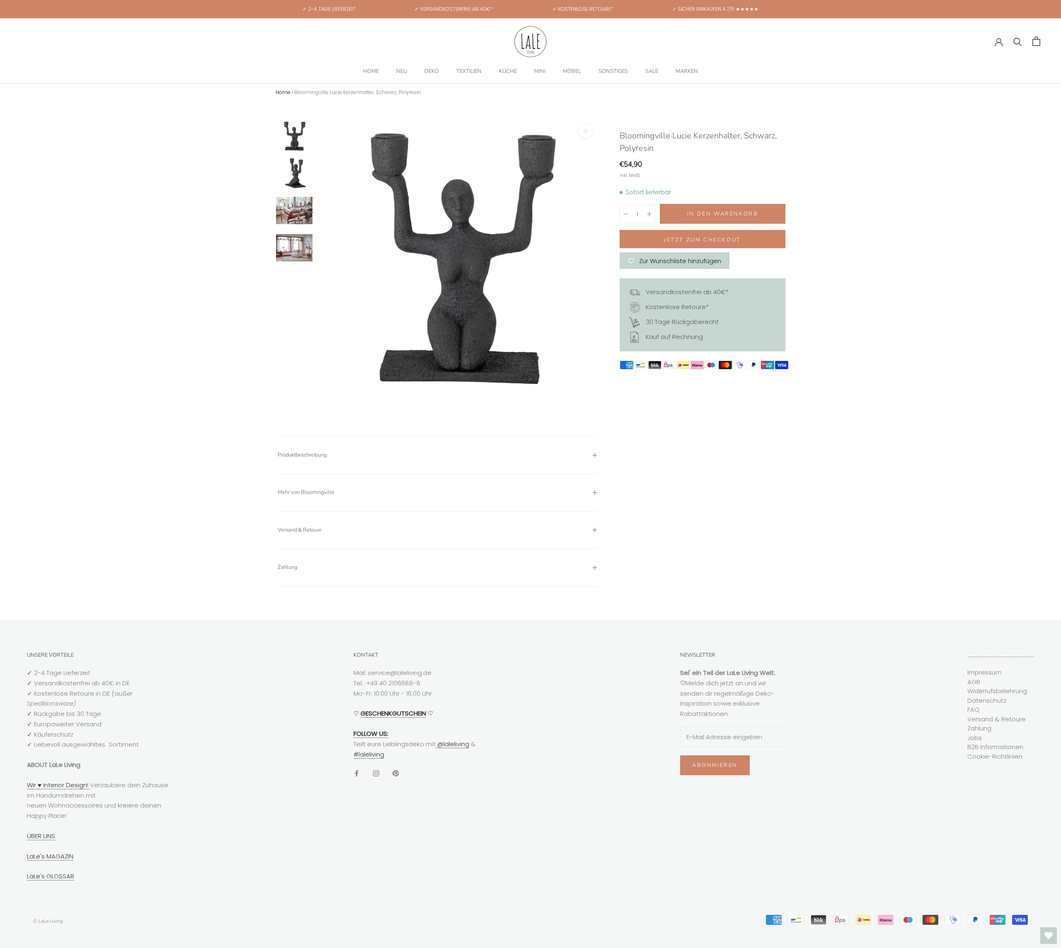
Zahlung (288, 567)
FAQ (973, 709)
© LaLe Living (48, 921)
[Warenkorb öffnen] (1036, 41)
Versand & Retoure (300, 530)
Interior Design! (65, 785)
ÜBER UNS (41, 836)
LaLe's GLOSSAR (50, 876)
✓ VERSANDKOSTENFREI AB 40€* (453, 8)
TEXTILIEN (469, 71)
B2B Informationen (995, 746)
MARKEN (687, 71)
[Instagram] (376, 773)
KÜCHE (508, 71)
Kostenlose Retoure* (676, 306)
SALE (651, 71)
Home (283, 92)
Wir (32, 785)
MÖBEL (572, 71)
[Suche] (1017, 41)
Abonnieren (715, 765)
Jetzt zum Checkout (702, 240)
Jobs (974, 737)
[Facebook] (357, 773)
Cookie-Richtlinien (994, 756)
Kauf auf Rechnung (673, 336)
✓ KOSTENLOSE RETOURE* (582, 8)
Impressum (984, 672)
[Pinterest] (395, 773)
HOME (371, 71)
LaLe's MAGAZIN (50, 856)
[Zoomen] (585, 130)
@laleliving (452, 744)
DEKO (431, 71)
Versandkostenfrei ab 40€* (686, 292)
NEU (401, 71)
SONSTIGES (613, 71)
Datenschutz (986, 700)
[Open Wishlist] (1048, 935)
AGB (973, 681)
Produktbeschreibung (302, 455)
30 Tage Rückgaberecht (681, 321)
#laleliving (369, 754)
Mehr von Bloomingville (306, 492)
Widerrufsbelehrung (997, 691)
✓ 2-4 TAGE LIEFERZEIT (329, 8)
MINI (539, 71)
